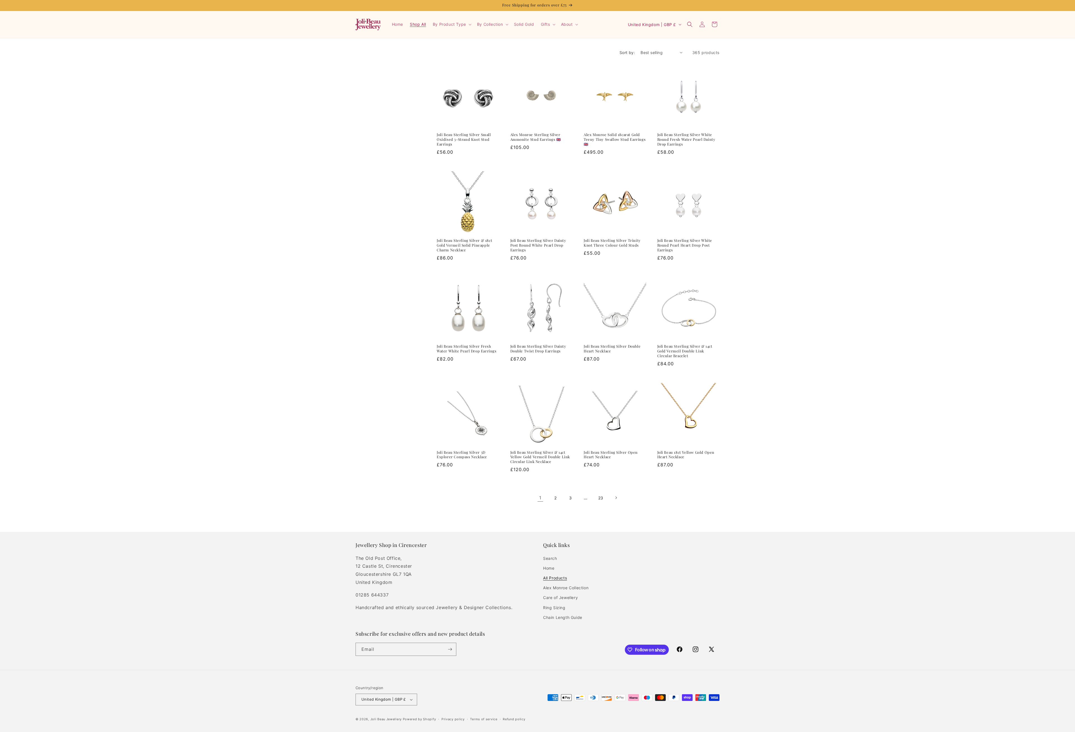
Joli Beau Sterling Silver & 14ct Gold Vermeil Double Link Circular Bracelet (684, 351)
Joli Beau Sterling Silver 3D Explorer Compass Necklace (462, 454)
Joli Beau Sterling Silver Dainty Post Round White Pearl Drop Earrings (538, 245)
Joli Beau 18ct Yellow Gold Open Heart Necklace (686, 454)
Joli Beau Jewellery (386, 719)
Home (548, 568)
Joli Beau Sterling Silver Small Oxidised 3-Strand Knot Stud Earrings (464, 139)
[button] (451, 24)
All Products (555, 578)
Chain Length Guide (562, 617)
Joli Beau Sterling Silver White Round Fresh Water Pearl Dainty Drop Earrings (686, 139)
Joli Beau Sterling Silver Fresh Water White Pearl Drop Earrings (467, 348)
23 (600, 497)
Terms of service (483, 719)
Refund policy (514, 719)
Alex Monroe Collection (565, 587)
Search (550, 558)
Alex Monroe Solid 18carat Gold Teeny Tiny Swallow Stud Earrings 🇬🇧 (615, 139)
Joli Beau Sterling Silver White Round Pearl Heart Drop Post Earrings (684, 245)
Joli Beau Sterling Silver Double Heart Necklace (612, 348)
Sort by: (627, 52)
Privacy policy (453, 719)
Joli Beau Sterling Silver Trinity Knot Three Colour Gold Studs (612, 242)
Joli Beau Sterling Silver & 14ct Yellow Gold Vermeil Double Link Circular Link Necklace (540, 457)
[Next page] (616, 498)
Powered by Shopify (419, 719)
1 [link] (540, 498)
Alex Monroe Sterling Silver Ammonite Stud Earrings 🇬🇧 (535, 137)
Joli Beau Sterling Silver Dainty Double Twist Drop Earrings (538, 348)
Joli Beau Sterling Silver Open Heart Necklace (611, 454)
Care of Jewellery (560, 597)
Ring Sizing (554, 607)
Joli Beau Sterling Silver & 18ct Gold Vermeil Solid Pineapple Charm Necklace (464, 245)
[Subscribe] (450, 649)
